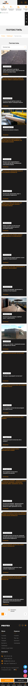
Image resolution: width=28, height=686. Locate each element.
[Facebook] (20, 625)
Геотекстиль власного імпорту (10, 129)
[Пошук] (21, 2)
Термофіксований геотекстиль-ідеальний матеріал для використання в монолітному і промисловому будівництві (14, 537)
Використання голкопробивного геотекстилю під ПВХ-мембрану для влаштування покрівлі (12, 163)
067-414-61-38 (8, 656)
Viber (25, 671)
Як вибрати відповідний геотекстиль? (12, 376)
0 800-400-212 (8, 658)
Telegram (25, 667)
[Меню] (26, 2)
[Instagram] (23, 625)
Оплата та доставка (7, 648)
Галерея (3, 640)
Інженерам (17, 643)
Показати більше (13, 610)
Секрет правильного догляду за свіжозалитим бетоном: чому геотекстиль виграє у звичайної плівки (13, 70)
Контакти (4, 643)
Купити (7, 680)
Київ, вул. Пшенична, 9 (10, 663)
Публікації (4, 645)
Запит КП (21, 680)
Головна (3, 635)
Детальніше (5, 74)
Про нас (3, 638)
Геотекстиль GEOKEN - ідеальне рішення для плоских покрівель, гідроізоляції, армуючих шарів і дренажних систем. (13, 505)
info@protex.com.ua (9, 661)
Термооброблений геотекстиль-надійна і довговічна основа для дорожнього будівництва (13, 601)
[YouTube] (25, 625)
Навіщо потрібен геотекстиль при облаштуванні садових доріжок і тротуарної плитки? (11, 227)
